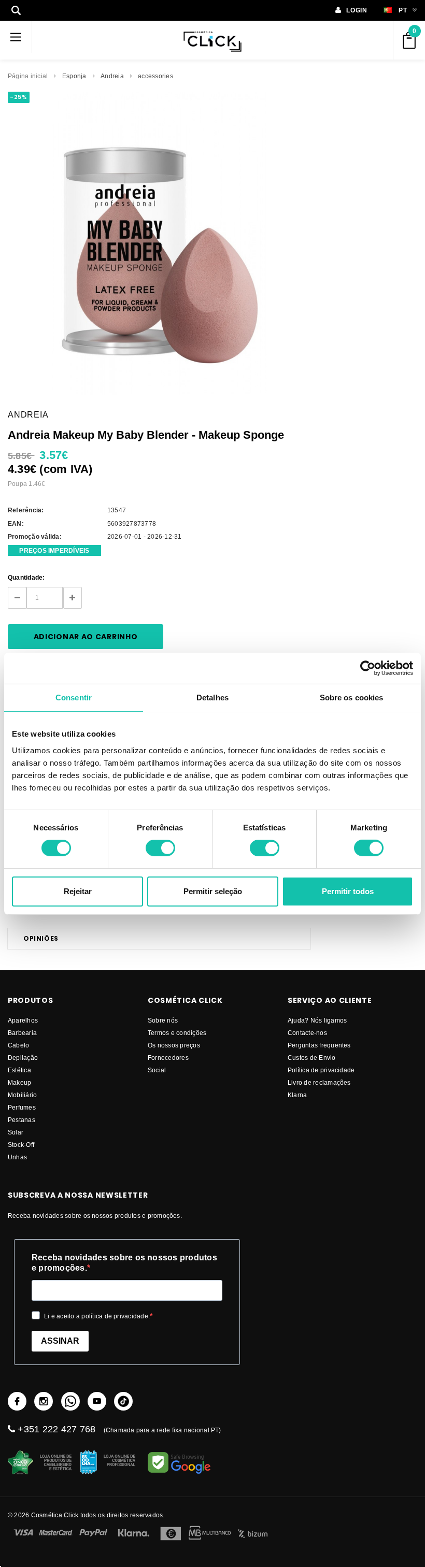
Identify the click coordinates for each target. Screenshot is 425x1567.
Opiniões (41, 938)
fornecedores (168, 1057)
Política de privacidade (321, 1070)
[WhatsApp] (70, 1401)
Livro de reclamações (319, 1082)
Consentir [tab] (73, 697)
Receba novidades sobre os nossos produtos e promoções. (124, 1262)
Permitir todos (348, 891)
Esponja (74, 76)
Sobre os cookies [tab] (352, 697)
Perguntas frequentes (319, 1045)
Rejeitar (78, 891)
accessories (155, 76)
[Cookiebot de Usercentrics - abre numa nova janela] (367, 667)
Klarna (297, 1095)
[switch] (160, 848)
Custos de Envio (312, 1057)
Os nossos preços (174, 1045)
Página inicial (28, 76)
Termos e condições (177, 1033)
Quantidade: (26, 577)
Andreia (112, 76)
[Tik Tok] (123, 1401)
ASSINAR (60, 1340)
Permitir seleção (212, 891)
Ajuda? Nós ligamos (317, 1020)
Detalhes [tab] (212, 697)
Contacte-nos (307, 1033)
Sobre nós (163, 1020)
